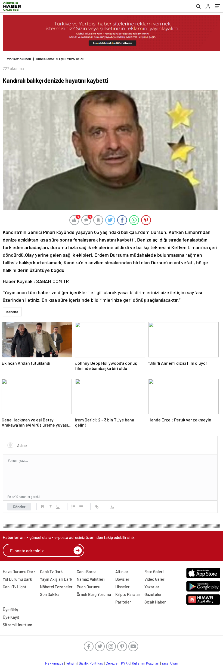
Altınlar (121, 571)
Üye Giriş (10, 609)
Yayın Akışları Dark (56, 579)
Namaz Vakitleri (90, 579)
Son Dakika (50, 594)
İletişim (71, 663)
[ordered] (73, 506)
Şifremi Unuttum (17, 624)
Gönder (19, 506)
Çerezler (112, 663)
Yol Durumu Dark (17, 579)
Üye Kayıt (11, 617)
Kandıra (12, 312)
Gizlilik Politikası (91, 663)
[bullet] (81, 506)
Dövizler (122, 579)
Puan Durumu (88, 586)
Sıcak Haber (155, 601)
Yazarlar (151, 586)
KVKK (125, 663)
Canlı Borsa (87, 571)
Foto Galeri (153, 571)
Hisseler (122, 586)
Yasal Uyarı (170, 663)
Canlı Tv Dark (51, 571)
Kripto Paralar (127, 594)
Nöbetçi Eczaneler (56, 586)
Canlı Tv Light (14, 586)
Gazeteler (153, 594)
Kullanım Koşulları (145, 663)
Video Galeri (154, 579)
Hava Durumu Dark (19, 571)
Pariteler (123, 601)
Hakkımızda (54, 663)
